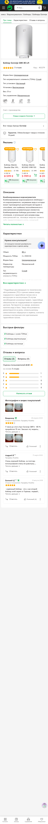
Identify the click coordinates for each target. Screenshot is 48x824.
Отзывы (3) (9, 359)
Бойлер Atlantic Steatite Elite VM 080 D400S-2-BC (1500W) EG (11, 166)
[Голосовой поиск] (39, 7)
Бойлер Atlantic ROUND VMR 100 (29, 166)
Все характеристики (14, 283)
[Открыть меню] (3, 7)
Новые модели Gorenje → (24, 116)
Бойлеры (27, 14)
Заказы (16, 821)
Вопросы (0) (23, 359)
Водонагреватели (14, 14)
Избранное (41, 821)
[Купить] (18, 175)
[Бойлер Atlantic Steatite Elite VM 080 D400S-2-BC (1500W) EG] (12, 155)
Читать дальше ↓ (12, 432)
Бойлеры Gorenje (40, 14)
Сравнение (28, 821)
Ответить (13, 446)
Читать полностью (13, 224)
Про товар (7, 20)
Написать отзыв (24, 394)
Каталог (5, 821)
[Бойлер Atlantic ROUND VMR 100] (30, 155)
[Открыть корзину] (44, 7)
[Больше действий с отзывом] (40, 446)
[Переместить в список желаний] (18, 149)
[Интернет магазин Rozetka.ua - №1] (9, 7)
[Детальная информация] (15, 142)
